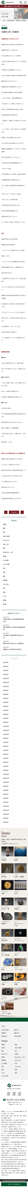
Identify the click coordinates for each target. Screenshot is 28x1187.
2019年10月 (6, 734)
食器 (4, 592)
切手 (4, 588)
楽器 (4, 576)
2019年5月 (5, 754)
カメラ (4, 596)
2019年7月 (5, 746)
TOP (4, 20)
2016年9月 (5, 818)
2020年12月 (6, 678)
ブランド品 (5, 584)
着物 (4, 528)
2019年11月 (6, 730)
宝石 (4, 532)
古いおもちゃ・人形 (8, 552)
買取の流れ (4, 1036)
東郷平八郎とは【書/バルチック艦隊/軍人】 (13, 643)
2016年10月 (6, 814)
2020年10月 (6, 686)
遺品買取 (5, 580)
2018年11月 (6, 778)
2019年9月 (5, 738)
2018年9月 (5, 786)
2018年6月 (5, 798)
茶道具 (4, 556)
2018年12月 (6, 774)
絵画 (4, 572)
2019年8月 (5, 742)
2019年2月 (5, 766)
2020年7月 (5, 698)
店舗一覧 (16, 1030)
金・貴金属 (5, 560)
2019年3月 (5, 762)
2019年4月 (5, 758)
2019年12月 (6, 726)
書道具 (4, 600)
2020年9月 (5, 690)
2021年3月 (5, 666)
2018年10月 (6, 782)
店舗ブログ (16, 1033)
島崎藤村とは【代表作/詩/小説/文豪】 (12, 649)
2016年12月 (6, 806)
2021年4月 (5, 662)
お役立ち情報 (10, 20)
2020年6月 (5, 702)
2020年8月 (5, 694)
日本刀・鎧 (5, 544)
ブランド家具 (6, 564)
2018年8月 (5, 790)
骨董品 (4, 524)
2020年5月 (5, 706)
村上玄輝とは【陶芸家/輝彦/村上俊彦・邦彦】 (13, 636)
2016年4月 (5, 822)
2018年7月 (5, 794)
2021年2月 (5, 670)
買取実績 (3, 1033)
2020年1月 (5, 722)
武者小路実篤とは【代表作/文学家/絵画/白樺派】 (14, 628)
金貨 (4, 568)
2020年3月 (5, 714)
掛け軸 (4, 604)
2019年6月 (5, 750)
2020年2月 (5, 718)
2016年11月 (6, 810)
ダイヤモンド (6, 540)
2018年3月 (5, 802)
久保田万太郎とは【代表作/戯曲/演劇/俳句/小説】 (13, 620)
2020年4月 (5, 710)
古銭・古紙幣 (6, 536)
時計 (4, 548)
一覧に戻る (14, 512)
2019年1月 (5, 770)
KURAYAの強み (5, 1030)
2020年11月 (6, 682)
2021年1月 (5, 674)
